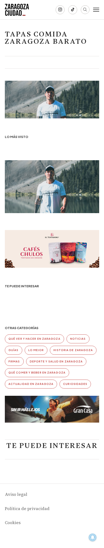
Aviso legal (16, 494)
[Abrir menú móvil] (96, 10)
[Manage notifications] (93, 537)
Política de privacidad (27, 509)
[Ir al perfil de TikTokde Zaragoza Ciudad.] (72, 10)
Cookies (13, 523)
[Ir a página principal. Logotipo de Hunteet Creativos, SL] (17, 10)
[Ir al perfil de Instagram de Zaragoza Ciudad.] (60, 10)
